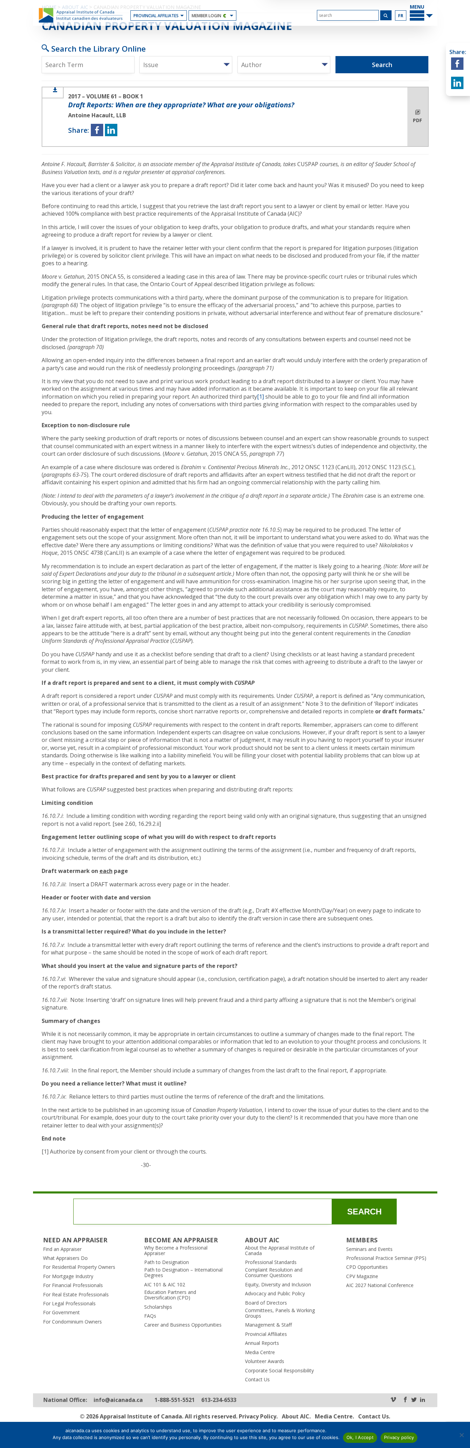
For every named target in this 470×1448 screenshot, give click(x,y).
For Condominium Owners (72, 1322)
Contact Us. (374, 1416)
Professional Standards (271, 1262)
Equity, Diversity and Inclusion (278, 1284)
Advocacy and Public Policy (275, 1293)
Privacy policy (399, 1437)
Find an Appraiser (62, 1249)
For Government (61, 1312)
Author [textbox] (251, 65)
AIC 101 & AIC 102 (164, 1284)
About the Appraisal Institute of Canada (279, 1250)
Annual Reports (262, 1343)
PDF (417, 120)
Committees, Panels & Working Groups (280, 1313)
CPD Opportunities (367, 1267)
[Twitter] (414, 1400)
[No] (461, 1434)
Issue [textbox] (150, 65)
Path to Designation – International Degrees (183, 1272)
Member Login (206, 16)
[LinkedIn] (422, 1400)
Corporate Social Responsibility (279, 1370)
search (364, 1211)
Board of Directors (266, 1303)
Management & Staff (268, 1325)
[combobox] (185, 64)
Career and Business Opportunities (183, 1325)
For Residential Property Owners (79, 1267)
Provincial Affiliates (156, 16)
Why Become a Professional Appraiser (175, 1250)
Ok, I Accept (360, 1437)
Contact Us (257, 1379)
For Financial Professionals (73, 1285)
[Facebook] (405, 1400)
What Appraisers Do (65, 1258)
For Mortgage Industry (68, 1276)
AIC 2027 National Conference (380, 1285)
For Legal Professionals (69, 1303)
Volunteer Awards (264, 1361)
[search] (348, 15)
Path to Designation (166, 1262)
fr (400, 16)
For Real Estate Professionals (76, 1294)
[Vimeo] (393, 1400)
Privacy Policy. (258, 1416)
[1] (260, 396)
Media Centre (260, 1352)
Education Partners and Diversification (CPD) (170, 1294)
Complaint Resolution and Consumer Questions (273, 1272)
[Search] (386, 15)
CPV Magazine (362, 1276)
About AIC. (296, 1416)
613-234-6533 (218, 1400)
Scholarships (158, 1307)
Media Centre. (334, 1416)
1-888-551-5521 (174, 1400)
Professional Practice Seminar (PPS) (386, 1258)
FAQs (150, 1316)
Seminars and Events (369, 1249)
